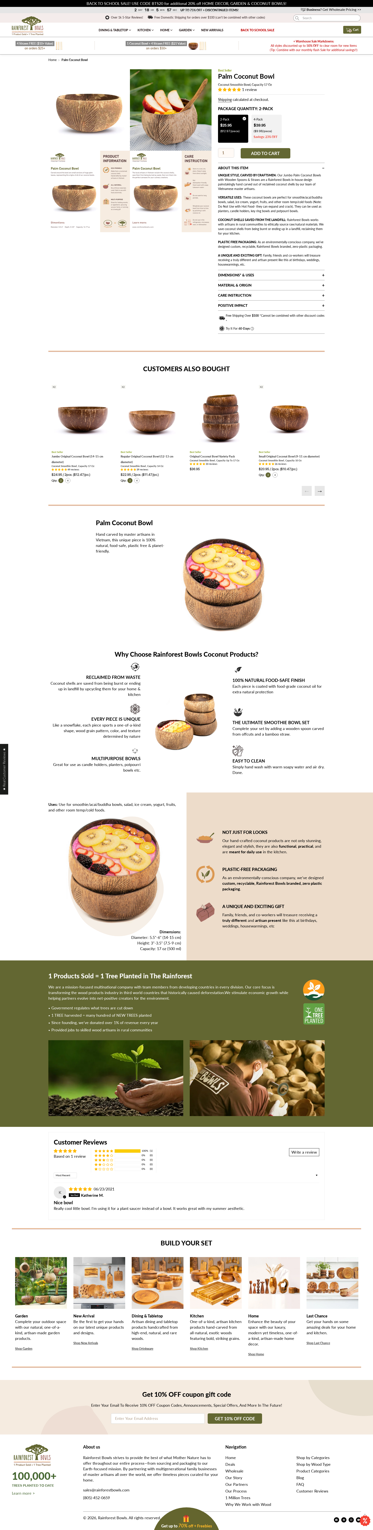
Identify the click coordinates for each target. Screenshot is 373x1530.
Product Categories (312, 1471)
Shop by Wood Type (313, 1464)
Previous (307, 491)
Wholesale (234, 1471)
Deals (230, 1464)
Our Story (233, 1477)
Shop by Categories (313, 1457)
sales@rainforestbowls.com (106, 1490)
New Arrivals (212, 30)
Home (165, 30)
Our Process (236, 1491)
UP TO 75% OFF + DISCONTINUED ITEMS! (210, 10)
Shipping (225, 99)
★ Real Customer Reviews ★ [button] (4, 769)
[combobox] (326, 18)
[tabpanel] (89, 110)
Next (320, 491)
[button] (230, 89)
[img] (81, 1189)
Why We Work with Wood (248, 1504)
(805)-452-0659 (96, 1497)
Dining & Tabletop (114, 30)
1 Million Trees (237, 1497)
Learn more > (23, 1493)
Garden (185, 30)
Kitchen (144, 30)
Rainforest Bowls (112, 1517)
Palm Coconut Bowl (74, 60)
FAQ (300, 1484)
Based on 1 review (70, 1156)
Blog (300, 1477)
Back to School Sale (257, 30)
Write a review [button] (304, 1152)
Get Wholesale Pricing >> (334, 9)
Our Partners (236, 1484)
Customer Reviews (312, 1491)
